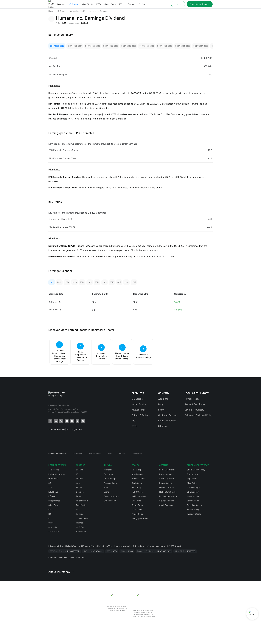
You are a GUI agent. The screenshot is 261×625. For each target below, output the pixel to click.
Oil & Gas (80, 527)
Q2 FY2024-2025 (200, 46)
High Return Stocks (167, 492)
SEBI (66, 557)
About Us (163, 398)
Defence (80, 492)
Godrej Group (137, 505)
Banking (79, 470)
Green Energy (110, 478)
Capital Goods (82, 518)
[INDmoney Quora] (83, 421)
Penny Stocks (165, 483)
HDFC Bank (53, 478)
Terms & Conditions (195, 404)
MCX (84, 557)
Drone (106, 492)
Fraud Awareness (167, 420)
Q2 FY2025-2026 (128, 46)
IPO (120, 4)
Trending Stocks (194, 505)
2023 (74, 282)
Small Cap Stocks (167, 478)
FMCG (79, 487)
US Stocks (73, 4)
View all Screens (166, 501)
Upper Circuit (193, 496)
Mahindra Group (139, 496)
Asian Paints (53, 531)
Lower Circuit (193, 501)
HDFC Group (137, 492)
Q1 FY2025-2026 (146, 46)
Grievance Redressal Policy (199, 415)
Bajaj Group (137, 483)
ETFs (98, 4)
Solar (106, 487)
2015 (134, 282)
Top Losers (192, 478)
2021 (90, 282)
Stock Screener (166, 505)
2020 (97, 282)
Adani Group (137, 474)
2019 (104, 282)
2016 (126, 282)
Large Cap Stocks (167, 470)
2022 (82, 282)
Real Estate (81, 505)
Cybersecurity (110, 501)
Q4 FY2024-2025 (164, 46)
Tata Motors (53, 470)
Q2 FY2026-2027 (56, 46)
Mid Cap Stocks (166, 474)
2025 (59, 282)
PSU (78, 509)
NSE (72, 557)
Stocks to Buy (193, 509)
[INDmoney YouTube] (67, 421)
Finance (79, 523)
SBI (49, 483)
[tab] (57, 454)
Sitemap (162, 426)
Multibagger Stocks (168, 496)
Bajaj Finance (54, 501)
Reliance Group (138, 478)
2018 (112, 282)
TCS (50, 487)
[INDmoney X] (61, 421)
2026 (51, 282)
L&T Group (136, 501)
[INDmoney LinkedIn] (56, 421)
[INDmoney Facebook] (50, 421)
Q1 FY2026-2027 (74, 46)
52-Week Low (193, 492)
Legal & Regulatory (194, 409)
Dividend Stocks (166, 487)
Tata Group (137, 470)
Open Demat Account (199, 4)
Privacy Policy (192, 398)
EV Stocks (108, 474)
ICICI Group (137, 509)
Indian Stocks (87, 4)
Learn (161, 409)
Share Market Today (196, 470)
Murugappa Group (140, 518)
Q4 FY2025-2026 (92, 46)
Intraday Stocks (194, 514)
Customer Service (167, 415)
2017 (119, 282)
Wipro (51, 523)
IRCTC (51, 509)
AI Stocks (108, 470)
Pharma (79, 478)
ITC (50, 514)
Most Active (192, 483)
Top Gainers (192, 474)
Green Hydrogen (111, 496)
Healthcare (81, 531)
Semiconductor (110, 483)
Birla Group (136, 487)
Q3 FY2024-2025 (182, 46)
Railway (79, 514)
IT (77, 474)
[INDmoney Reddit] (77, 421)
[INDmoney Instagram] (72, 421)
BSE (78, 557)
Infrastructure (82, 501)
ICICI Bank (53, 492)
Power (79, 496)
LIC (49, 518)
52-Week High (193, 487)
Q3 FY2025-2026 (110, 46)
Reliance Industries (56, 474)
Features (131, 4)
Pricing (142, 4)
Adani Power (54, 505)
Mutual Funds (110, 4)
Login (178, 4)
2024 (67, 282)
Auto (78, 483)
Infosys (51, 496)
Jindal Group (137, 514)
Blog (160, 404)
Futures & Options (141, 415)
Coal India (52, 527)
